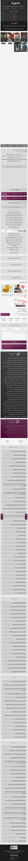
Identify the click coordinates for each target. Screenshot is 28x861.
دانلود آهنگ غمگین (21, 528)
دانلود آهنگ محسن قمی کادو (19, 489)
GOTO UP (15, 847)
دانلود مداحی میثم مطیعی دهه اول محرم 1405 (16, 708)
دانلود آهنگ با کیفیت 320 (18, 194)
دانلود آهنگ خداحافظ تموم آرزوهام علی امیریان (16, 800)
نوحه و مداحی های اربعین (20, 726)
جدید (15, 154)
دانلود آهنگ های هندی (21, 578)
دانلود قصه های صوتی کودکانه (19, 589)
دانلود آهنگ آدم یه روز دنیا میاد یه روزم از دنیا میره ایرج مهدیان (14, 818)
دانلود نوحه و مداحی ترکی (20, 719)
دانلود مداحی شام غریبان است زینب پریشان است (16, 694)
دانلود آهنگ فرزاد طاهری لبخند (19, 603)
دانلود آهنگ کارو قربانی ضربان (19, 473)
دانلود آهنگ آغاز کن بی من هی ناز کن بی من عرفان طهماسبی (15, 808)
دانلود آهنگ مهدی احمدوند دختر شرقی (18, 466)
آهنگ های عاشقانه (4, 319)
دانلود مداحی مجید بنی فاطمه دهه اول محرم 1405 (15, 701)
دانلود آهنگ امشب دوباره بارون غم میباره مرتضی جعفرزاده (16, 792)
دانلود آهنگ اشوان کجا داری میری (19, 773)
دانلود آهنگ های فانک (21, 657)
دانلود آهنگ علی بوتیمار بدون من (19, 476)
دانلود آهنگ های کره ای (21, 571)
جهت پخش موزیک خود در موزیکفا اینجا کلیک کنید (14, 29)
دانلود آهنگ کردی (22, 535)
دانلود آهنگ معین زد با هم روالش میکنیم (17, 668)
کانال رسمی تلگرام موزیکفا (14, 203)
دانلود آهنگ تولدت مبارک (20, 532)
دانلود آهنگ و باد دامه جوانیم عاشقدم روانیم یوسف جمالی (15, 813)
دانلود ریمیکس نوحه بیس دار (20, 722)
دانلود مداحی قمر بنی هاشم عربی (19, 712)
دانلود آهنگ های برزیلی (21, 582)
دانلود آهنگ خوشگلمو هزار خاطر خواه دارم (17, 784)
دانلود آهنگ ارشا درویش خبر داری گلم (18, 823)
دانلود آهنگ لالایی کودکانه (20, 557)
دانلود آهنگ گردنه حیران (21, 462)
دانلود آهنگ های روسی (21, 575)
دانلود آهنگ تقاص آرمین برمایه (19, 804)
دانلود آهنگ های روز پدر (21, 593)
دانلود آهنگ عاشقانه (21, 542)
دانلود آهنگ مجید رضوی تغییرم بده (18, 671)
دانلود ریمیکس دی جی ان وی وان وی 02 (17, 632)
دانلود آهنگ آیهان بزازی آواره (20, 521)
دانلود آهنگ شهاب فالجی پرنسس (19, 458)
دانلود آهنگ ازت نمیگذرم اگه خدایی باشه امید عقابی (15, 754)
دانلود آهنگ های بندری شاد (20, 560)
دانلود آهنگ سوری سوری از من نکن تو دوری (17, 480)
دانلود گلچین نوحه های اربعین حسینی (18, 681)
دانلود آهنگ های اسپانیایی (20, 568)
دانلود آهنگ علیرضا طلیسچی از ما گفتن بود (17, 660)
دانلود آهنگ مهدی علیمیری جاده (19, 797)
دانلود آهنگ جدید (22, 841)
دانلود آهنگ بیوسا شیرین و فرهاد (19, 524)
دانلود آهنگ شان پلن (21, 512)
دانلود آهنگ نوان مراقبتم (20, 777)
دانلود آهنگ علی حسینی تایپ (20, 501)
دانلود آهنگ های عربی (21, 564)
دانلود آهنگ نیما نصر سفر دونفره (19, 617)
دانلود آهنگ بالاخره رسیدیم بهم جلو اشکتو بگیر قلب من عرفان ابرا (14, 484)
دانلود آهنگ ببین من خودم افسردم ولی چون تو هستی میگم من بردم (14, 493)
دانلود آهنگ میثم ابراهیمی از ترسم (18, 610)
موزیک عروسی (23, 837)
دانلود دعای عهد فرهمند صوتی (19, 730)
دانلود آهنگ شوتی (22, 553)
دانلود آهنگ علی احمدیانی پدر (20, 766)
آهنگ (17, 151)
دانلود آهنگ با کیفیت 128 (18, 198)
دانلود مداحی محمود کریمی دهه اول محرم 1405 (16, 704)
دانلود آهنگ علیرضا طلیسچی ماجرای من (18, 642)
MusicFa (12, 23)
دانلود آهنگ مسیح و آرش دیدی (19, 635)
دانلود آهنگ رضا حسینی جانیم (18, 150)
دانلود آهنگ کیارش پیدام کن (20, 455)
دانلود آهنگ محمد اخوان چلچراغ (19, 624)
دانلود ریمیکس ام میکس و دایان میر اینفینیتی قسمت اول (15, 516)
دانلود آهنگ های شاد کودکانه (19, 586)
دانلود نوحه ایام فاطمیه (21, 539)
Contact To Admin (14, 855)
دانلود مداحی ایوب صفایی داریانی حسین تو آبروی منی (15, 685)
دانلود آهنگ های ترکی (21, 546)
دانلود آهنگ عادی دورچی (20, 498)
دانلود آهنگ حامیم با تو (21, 621)
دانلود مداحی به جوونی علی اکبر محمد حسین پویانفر (15, 715)
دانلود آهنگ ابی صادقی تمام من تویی (18, 628)
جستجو (14, 19)
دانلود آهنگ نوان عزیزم (21, 639)
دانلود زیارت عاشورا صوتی (20, 733)
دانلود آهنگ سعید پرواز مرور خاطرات (18, 614)
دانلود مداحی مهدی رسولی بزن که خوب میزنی (16, 664)
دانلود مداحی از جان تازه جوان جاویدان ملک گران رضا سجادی (15, 689)
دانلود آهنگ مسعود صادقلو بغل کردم (18, 758)
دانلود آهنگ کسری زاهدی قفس (19, 653)
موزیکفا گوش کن (5, 314)
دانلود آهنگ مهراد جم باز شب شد (19, 650)
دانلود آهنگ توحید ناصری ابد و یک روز (18, 606)
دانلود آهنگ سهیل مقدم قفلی (19, 469)
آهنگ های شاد (24, 319)
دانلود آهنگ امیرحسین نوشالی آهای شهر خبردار (16, 505)
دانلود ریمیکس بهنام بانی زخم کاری (18, 830)
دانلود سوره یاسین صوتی (20, 737)
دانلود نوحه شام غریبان (21, 697)
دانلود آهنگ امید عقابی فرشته (19, 646)
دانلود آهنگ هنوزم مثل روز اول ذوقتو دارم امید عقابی (14, 508)
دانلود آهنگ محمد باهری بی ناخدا (19, 451)
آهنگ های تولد (17, 319)
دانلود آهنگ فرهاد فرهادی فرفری (19, 781)
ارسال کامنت (14, 342)
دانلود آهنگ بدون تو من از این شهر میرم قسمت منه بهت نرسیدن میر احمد (15, 762)
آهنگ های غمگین (10, 319)
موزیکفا (14, 3)
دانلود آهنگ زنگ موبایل (21, 550)
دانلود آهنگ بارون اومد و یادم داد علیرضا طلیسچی (15, 788)
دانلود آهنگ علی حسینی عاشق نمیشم (18, 770)
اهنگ (15, 156)
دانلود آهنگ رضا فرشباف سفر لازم (19, 826)
